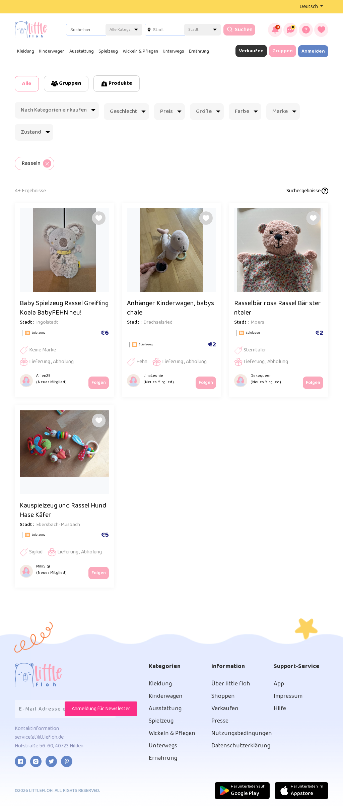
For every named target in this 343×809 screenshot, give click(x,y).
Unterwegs (173, 51)
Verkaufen (251, 51)
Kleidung (25, 51)
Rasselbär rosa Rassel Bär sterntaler (277, 307)
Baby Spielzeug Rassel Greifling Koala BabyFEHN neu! (64, 307)
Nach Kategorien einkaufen (54, 110)
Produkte (120, 83)
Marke (280, 111)
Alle (26, 83)
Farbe (242, 111)
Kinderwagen (52, 51)
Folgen (98, 382)
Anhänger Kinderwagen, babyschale (170, 307)
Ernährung (199, 51)
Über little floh (230, 683)
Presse (219, 721)
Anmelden (313, 51)
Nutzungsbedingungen (241, 733)
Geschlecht (123, 111)
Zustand (31, 132)
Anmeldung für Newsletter (101, 708)
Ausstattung (81, 51)
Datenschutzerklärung (240, 745)
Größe (204, 111)
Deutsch (309, 6)
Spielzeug (108, 51)
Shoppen (223, 696)
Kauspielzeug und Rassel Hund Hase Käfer (63, 510)
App (279, 683)
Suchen (243, 29)
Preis (166, 111)
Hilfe (280, 708)
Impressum (288, 696)
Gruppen (282, 51)
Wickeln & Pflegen (140, 51)
